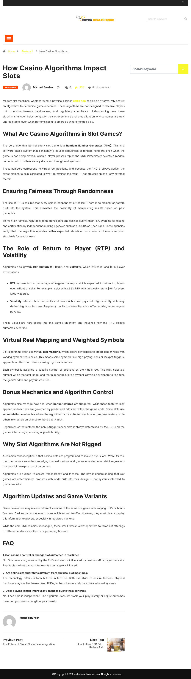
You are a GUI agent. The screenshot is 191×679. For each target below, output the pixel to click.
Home (11, 51)
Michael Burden (43, 87)
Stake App (79, 100)
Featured (27, 51)
